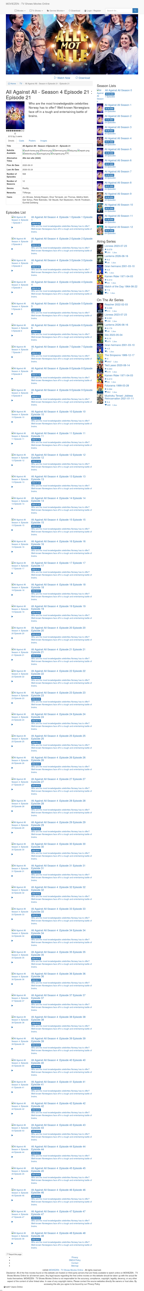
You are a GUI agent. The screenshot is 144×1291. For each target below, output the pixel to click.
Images (43, 140)
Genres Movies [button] (56, 10)
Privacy (75, 1257)
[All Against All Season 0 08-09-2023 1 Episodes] (117, 102)
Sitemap (74, 1265)
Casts (21, 140)
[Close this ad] (1, 1290)
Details (11, 140)
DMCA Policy (75, 1260)
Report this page (15, 1254)
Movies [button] (20, 10)
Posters (32, 140)
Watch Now (63, 78)
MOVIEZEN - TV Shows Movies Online (28, 3)
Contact (74, 1262)
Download (75, 10)
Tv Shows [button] (36, 10)
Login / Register (93, 10)
